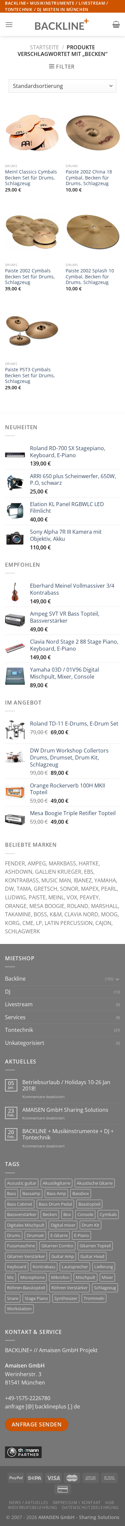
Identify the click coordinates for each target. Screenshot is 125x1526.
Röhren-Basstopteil (26, 1288)
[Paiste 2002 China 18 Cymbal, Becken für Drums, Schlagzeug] (93, 133)
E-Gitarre (59, 1235)
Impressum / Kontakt (77, 1502)
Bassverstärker (21, 1214)
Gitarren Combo (57, 1246)
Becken (50, 1214)
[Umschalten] (117, 979)
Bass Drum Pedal (55, 1204)
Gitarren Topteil (95, 1246)
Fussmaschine (21, 1246)
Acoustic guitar (21, 1183)
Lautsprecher (75, 1267)
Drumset (35, 1235)
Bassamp (31, 1193)
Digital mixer (63, 1225)
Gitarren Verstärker (26, 1256)
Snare (12, 1298)
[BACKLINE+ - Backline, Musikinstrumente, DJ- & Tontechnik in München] (62, 24)
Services (15, 1017)
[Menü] (9, 24)
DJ (7, 991)
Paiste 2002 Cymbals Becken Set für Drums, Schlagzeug (30, 276)
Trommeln (94, 1298)
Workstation (19, 1309)
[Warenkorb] (116, 24)
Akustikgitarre (56, 1183)
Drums (13, 1235)
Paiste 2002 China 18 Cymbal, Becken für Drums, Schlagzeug (89, 177)
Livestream (19, 1004)
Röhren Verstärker (69, 1288)
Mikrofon (60, 1277)
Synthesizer (65, 1298)
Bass (11, 1193)
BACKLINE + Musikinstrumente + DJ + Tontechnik (68, 1134)
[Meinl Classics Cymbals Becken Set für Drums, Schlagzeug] (32, 133)
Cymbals (108, 1214)
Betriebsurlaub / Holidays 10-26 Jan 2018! (66, 1085)
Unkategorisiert (24, 1043)
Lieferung (103, 1267)
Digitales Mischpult (25, 1225)
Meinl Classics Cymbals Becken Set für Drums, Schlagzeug (31, 177)
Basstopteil (89, 1204)
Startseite (44, 47)
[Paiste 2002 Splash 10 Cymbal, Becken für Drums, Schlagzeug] (93, 232)
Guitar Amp (62, 1256)
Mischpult (85, 1277)
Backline (15, 978)
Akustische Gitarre (95, 1183)
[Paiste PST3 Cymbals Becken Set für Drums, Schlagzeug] (32, 331)
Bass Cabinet (19, 1204)
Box (67, 1214)
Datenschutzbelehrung (90, 1507)
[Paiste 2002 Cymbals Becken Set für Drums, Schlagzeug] (32, 232)
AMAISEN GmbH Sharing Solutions (65, 1110)
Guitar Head (92, 1256)
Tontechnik (19, 1030)
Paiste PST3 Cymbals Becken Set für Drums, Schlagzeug (30, 375)
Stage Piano (36, 1298)
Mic (10, 1277)
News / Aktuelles (28, 1502)
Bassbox (80, 1193)
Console (85, 1214)
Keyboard (16, 1267)
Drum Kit (90, 1225)
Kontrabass (44, 1267)
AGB (109, 1502)
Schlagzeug (105, 1288)
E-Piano (81, 1235)
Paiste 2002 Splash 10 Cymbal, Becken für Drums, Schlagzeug (90, 276)
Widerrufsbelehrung (32, 1507)
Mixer (107, 1277)
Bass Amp (56, 1193)
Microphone (32, 1277)
